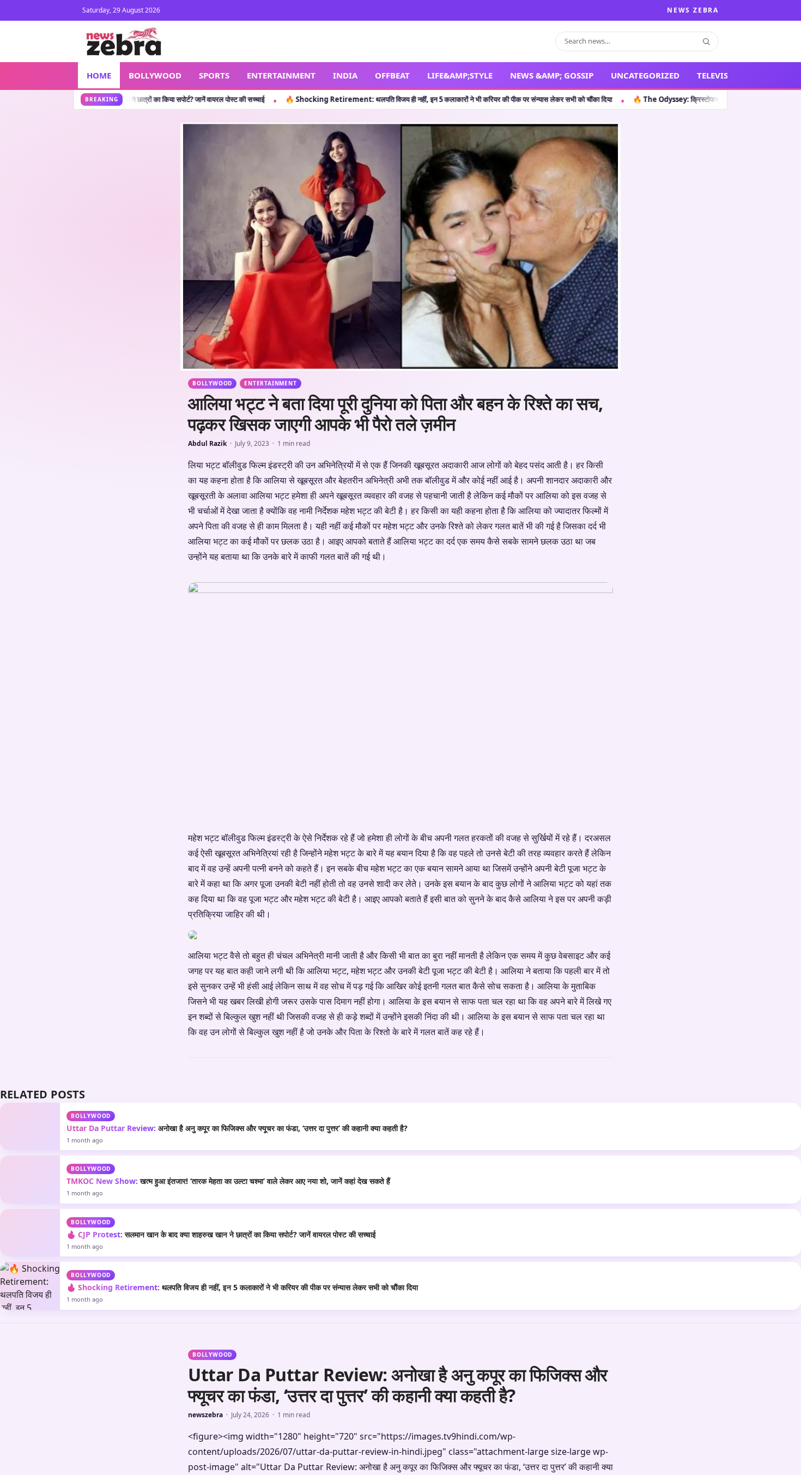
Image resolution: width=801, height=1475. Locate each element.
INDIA (345, 75)
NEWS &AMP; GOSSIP (551, 75)
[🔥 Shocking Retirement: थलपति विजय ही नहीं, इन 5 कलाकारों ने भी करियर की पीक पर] (30, 1285)
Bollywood (212, 383)
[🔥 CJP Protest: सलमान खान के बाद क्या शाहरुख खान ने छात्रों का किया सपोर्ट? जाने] (30, 1232)
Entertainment (270, 383)
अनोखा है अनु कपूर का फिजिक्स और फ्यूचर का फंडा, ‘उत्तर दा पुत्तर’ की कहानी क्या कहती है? (237, 1128)
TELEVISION (720, 75)
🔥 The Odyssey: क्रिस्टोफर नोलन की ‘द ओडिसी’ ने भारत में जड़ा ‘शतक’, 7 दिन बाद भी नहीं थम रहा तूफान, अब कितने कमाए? (627, 99)
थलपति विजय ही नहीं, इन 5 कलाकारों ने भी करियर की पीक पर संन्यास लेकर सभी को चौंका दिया (242, 1287)
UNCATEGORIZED (645, 75)
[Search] (706, 41)
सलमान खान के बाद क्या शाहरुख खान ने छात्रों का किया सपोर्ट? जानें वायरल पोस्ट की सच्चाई (221, 1234)
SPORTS (214, 75)
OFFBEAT (392, 75)
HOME (99, 75)
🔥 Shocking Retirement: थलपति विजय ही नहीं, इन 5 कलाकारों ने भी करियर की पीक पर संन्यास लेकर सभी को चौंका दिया (279, 99)
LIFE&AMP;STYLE (460, 75)
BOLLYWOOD (155, 75)
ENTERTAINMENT (281, 75)
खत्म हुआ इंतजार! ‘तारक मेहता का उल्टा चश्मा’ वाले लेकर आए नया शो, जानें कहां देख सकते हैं (228, 1181)
